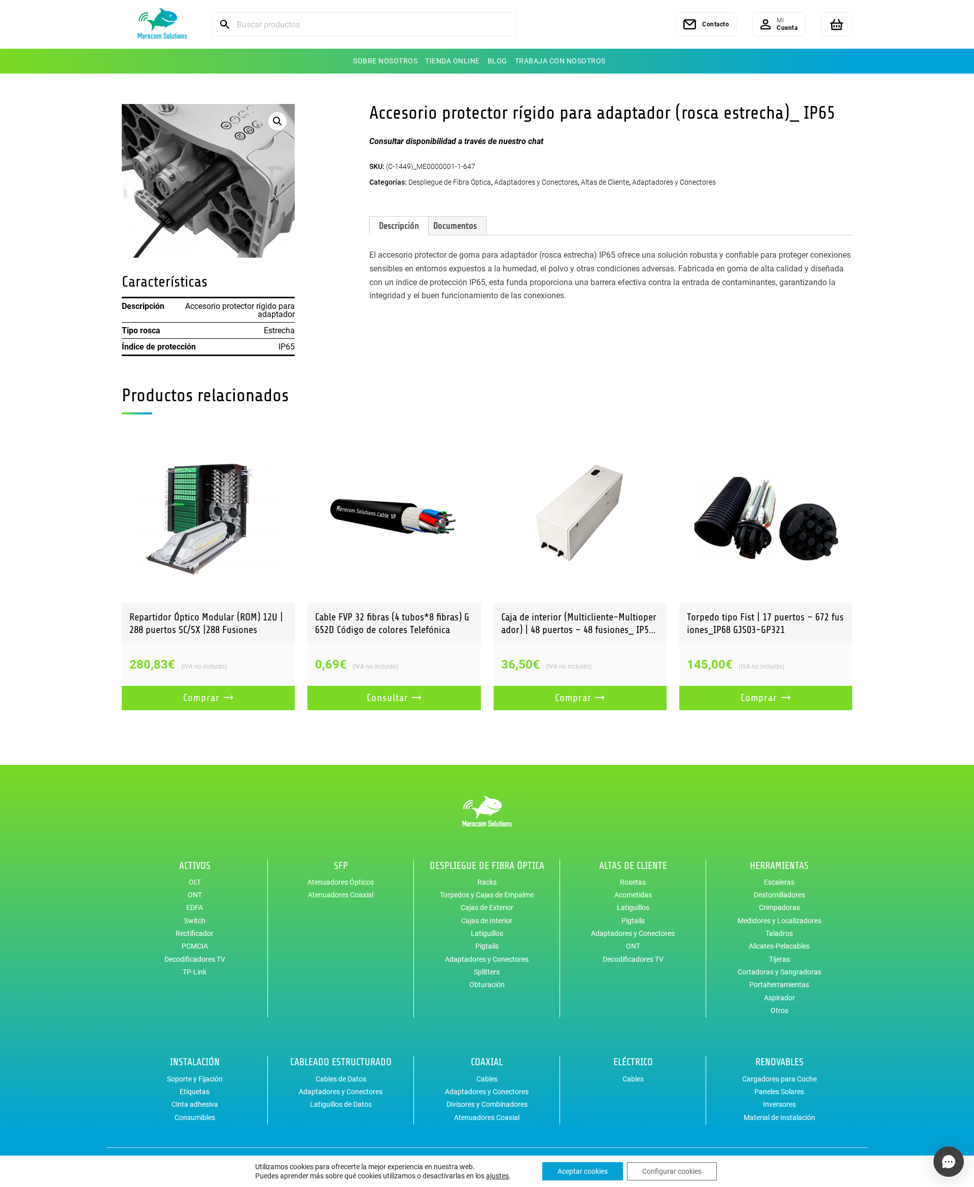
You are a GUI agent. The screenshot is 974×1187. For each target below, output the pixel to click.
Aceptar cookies (583, 1171)
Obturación (487, 985)
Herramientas (779, 865)
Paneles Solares (779, 1092)
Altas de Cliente (605, 182)
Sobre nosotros (385, 61)
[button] (277, 121)
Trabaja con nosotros (560, 61)
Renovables (779, 1062)
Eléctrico (633, 1062)
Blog (497, 61)
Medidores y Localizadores (779, 921)
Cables (487, 1079)
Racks (487, 882)
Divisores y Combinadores (487, 1104)
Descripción (399, 226)
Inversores (779, 1104)
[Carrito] (836, 24)
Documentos (455, 226)
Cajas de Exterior (487, 907)
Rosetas (633, 882)
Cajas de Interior (486, 921)
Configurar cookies (672, 1171)
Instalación (195, 1062)
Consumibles (195, 1117)
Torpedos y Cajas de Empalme (487, 895)
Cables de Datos (341, 1079)
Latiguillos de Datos (341, 1104)
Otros (779, 1010)
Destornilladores (779, 895)
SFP (341, 865)
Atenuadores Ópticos (340, 882)
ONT (195, 895)
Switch (194, 921)
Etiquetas (195, 1092)
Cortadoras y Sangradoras (779, 972)
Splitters (487, 972)
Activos (195, 865)
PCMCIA (195, 946)
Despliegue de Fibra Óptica (449, 182)
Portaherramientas (779, 985)
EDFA (194, 907)
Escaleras (779, 882)
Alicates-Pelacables (779, 946)
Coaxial (487, 1062)
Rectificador (195, 933)
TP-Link (194, 972)
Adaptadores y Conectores (536, 182)
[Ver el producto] (208, 516)
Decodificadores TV (194, 959)
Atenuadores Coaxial (340, 895)
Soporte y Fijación (195, 1079)
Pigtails (487, 946)
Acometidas (633, 895)
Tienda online (452, 61)
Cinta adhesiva (194, 1104)
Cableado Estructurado (341, 1062)
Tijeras (779, 959)
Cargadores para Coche (779, 1079)
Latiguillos (487, 933)
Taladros (779, 933)
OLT (195, 882)
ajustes (497, 1176)
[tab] (399, 225)
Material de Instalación (779, 1117)
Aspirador (779, 998)
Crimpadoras (779, 907)
